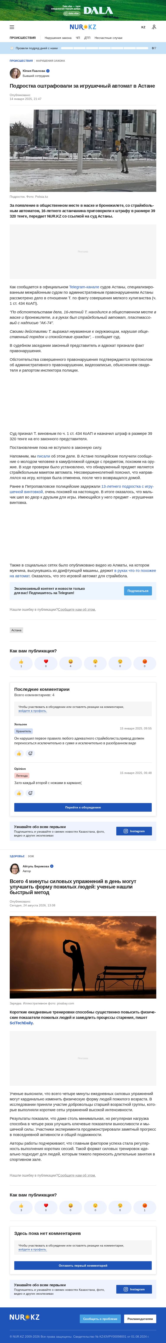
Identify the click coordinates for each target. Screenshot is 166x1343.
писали (43, 456)
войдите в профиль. (33, 710)
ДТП (87, 37)
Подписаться (138, 591)
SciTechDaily (21, 1023)
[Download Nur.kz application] (83, 10)
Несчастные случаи (108, 37)
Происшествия (23, 37)
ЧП (78, 37)
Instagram (137, 831)
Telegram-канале (84, 287)
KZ (143, 27)
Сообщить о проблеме (100, 1319)
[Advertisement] (83, 251)
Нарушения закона (58, 37)
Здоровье (17, 856)
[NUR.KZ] (83, 27)
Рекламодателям (140, 1319)
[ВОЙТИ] (154, 27)
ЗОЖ (31, 856)
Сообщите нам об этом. (77, 609)
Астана (16, 630)
